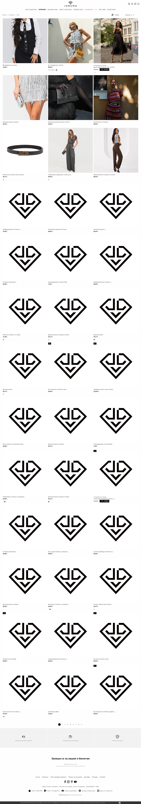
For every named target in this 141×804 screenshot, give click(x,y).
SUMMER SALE (90, 786)
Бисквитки (55, 786)
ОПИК (97, 786)
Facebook (65, 781)
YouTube (75, 781)
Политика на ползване (65, 786)
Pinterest (72, 781)
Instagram (68, 781)
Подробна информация (112, 802)
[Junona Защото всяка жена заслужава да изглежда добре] (70, 4)
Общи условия (46, 786)
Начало (4, 15)
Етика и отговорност (79, 786)
